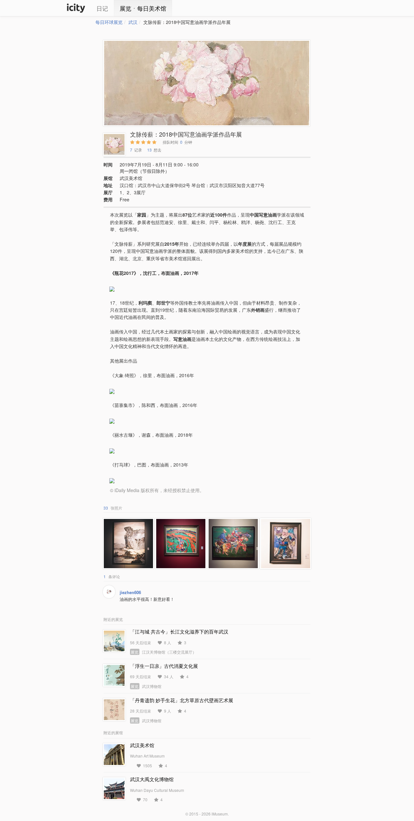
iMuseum (220, 813)
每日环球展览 (109, 22)
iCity (76, 8)
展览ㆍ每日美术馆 (143, 8)
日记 (102, 8)
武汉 (132, 22)
